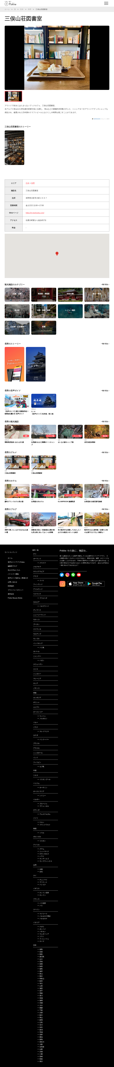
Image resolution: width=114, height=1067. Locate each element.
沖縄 (40, 1003)
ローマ (40, 941)
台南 (40, 869)
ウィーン (41, 716)
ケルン (40, 822)
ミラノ (40, 936)
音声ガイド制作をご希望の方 (18, 578)
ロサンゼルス (43, 854)
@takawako (97, 118)
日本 (21, 9)
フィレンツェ (43, 939)
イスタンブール (43, 779)
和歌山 (40, 978)
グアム (40, 849)
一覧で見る (104, 284)
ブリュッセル (43, 806)
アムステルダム (43, 814)
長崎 (40, 1056)
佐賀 (40, 952)
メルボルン (42, 718)
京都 (40, 1051)
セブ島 (40, 766)
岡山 (40, 1017)
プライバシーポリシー (15, 590)
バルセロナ (42, 918)
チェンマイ (42, 880)
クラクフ (41, 563)
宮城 (40, 998)
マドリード (42, 914)
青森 (40, 993)
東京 (40, 1061)
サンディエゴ (43, 859)
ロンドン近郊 (43, 893)
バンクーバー (43, 739)
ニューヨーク (43, 851)
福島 (40, 969)
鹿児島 (40, 957)
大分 (40, 1005)
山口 (40, 959)
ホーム (7, 9)
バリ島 (40, 647)
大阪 (40, 1044)
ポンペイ (41, 929)
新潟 (40, 1030)
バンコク (41, 884)
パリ (40, 905)
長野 (29, 9)
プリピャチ (42, 598)
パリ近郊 (41, 903)
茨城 (40, 1032)
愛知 (40, 1037)
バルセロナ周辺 (43, 916)
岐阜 (40, 981)
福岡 (40, 1000)
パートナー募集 (13, 574)
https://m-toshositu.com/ (35, 213)
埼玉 (40, 983)
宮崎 (40, 964)
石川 (40, 1025)
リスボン (41, 841)
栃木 (40, 1015)
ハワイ (40, 856)
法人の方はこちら (14, 570)
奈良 (40, 1027)
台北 (40, 871)
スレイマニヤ (43, 731)
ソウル (40, 833)
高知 (40, 961)
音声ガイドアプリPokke (16, 562)
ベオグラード (43, 606)
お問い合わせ (12, 582)
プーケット (42, 882)
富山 (40, 974)
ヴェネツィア (43, 934)
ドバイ (40, 580)
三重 (40, 1054)
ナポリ (40, 927)
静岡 (40, 1020)
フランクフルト (43, 825)
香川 (40, 995)
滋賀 (40, 988)
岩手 (40, 991)
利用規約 (11, 586)
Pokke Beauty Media (15, 598)
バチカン (41, 931)
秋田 (40, 966)
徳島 (40, 949)
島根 (40, 1059)
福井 (40, 971)
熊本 (40, 976)
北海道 (40, 1047)
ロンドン (41, 895)
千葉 (40, 1010)
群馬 (40, 1039)
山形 (40, 986)
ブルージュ (42, 804)
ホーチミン (42, 787)
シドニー (41, 795)
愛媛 (40, 1008)
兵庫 (40, 1013)
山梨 (40, 1049)
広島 (40, 1022)
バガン (40, 660)
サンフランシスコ (44, 861)
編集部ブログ (12, 566)
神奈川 (40, 1042)
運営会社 (11, 594)
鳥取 (40, 954)
